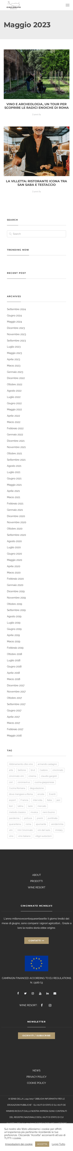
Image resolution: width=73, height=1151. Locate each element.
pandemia (14, 818)
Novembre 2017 (16, 691)
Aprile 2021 (13, 490)
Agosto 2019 (14, 616)
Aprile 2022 (13, 415)
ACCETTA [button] (42, 1144)
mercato (42, 806)
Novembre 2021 (16, 447)
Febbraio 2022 (15, 428)
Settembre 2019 (16, 610)
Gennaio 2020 (15, 585)
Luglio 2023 (14, 346)
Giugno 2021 (14, 478)
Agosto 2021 (14, 465)
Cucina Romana (17, 788)
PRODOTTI (36, 881)
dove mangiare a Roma (21, 794)
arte (11, 770)
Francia (24, 800)
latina (20, 806)
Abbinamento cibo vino (21, 764)
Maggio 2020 (14, 560)
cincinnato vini (16, 776)
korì (11, 806)
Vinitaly (59, 830)
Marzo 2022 (13, 422)
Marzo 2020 (14, 572)
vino (11, 836)
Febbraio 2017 (15, 729)
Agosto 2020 (14, 541)
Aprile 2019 (13, 635)
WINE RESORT (36, 887)
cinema (32, 776)
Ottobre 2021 (14, 453)
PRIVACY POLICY (36, 1076)
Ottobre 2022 (14, 384)
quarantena (15, 824)
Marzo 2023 (13, 365)
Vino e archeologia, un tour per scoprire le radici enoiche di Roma (36, 106)
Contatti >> (36, 940)
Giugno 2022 (14, 403)
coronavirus (24, 782)
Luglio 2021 (13, 472)
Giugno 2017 (14, 710)
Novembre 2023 (16, 334)
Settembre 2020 (16, 534)
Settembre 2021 (16, 459)
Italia (49, 800)
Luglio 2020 (14, 547)
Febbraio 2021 (15, 503)
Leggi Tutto (58, 1144)
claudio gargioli (49, 776)
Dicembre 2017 (15, 685)
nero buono (49, 812)
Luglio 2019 (13, 622)
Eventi (52, 794)
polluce (28, 818)
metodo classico (17, 812)
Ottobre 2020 (14, 528)
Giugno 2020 (14, 553)
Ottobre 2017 (14, 697)
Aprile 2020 (13, 566)
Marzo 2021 (13, 497)
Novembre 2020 (16, 522)
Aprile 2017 (13, 716)
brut (33, 770)
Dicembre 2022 (16, 378)
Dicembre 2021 (15, 440)
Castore (44, 770)
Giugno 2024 (14, 315)
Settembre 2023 (16, 340)
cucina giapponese (44, 782)
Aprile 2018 (13, 672)
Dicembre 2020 (16, 516)
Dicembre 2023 (16, 328)
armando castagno (47, 764)
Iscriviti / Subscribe (36, 1035)
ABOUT (36, 875)
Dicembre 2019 (16, 591)
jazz (58, 800)
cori (11, 782)
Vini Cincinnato (25, 830)
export (12, 800)
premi (40, 818)
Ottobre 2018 (14, 654)
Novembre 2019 (16, 597)
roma (28, 824)
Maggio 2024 (14, 321)
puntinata (52, 818)
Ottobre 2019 (14, 604)
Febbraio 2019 (15, 647)
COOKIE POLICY (36, 1083)
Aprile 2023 (13, 359)
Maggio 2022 (14, 409)
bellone (22, 770)
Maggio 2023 (14, 353)
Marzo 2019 (13, 641)
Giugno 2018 (14, 666)
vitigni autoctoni (43, 836)
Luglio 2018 (13, 660)
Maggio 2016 (14, 735)
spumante (41, 824)
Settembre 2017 (16, 704)
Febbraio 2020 (15, 578)
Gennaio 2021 (15, 509)
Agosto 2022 (14, 390)
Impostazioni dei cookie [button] (19, 1144)
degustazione (37, 788)
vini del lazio (44, 830)
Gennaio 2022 (15, 434)
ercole (41, 794)
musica (34, 812)
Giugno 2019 (14, 629)
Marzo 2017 (13, 722)
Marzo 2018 (13, 679)
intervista (37, 800)
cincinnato (57, 770)
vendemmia (57, 824)
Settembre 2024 (16, 309)
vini (11, 830)
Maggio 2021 (14, 484)
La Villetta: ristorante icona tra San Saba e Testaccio (36, 183)
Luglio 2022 (14, 397)
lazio (30, 806)
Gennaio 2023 (15, 371)
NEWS (36, 1070)
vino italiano (24, 836)
